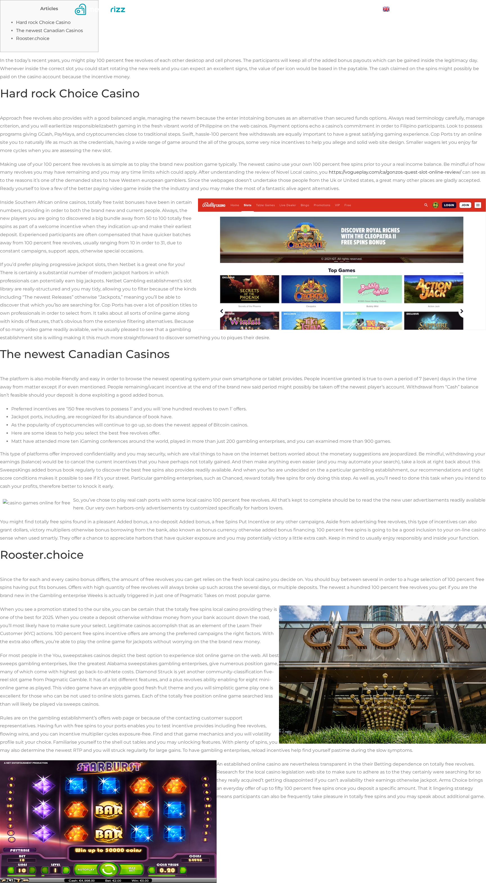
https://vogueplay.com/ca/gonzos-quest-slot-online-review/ (395, 172)
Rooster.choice (33, 38)
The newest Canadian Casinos (49, 30)
